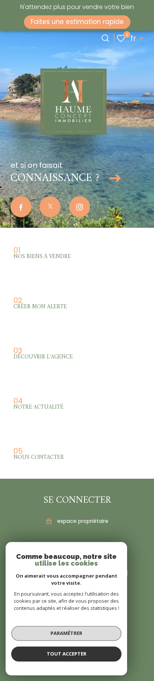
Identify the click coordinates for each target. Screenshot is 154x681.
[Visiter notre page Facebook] (20, 206)
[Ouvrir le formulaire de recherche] (105, 38)
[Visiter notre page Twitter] (50, 206)
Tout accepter (66, 653)
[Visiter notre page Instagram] (79, 206)
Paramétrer (66, 633)
